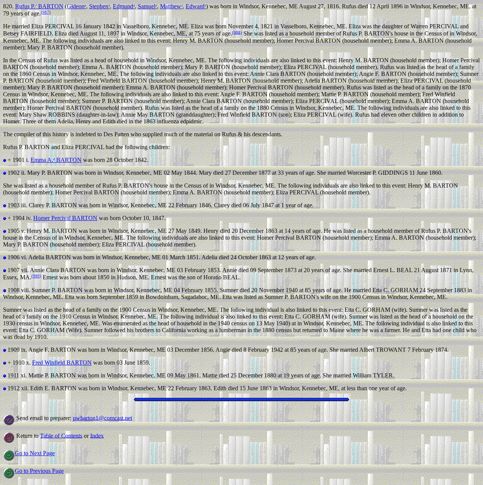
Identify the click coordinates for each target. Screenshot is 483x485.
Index (97, 435)
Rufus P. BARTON (39, 6)
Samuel (147, 6)
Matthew (171, 6)
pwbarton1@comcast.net (102, 417)
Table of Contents (61, 435)
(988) (237, 32)
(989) (36, 276)
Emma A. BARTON (56, 160)
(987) (46, 12)
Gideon (76, 6)
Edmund (124, 6)
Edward (196, 6)
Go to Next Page (35, 453)
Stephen (99, 6)
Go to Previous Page (39, 471)
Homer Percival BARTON (65, 218)
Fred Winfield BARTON (62, 362)
